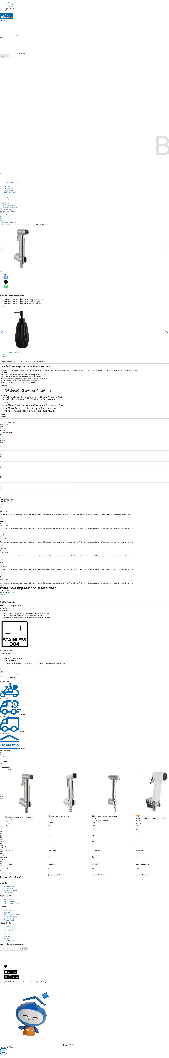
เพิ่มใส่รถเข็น (4, 680)
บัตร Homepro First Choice (12, 903)
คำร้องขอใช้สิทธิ (9, 920)
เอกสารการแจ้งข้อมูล (10, 916)
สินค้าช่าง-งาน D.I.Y (10, 192)
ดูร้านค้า (2, 436)
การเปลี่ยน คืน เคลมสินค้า (12, 890)
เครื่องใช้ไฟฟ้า (4, 203)
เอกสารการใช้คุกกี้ (9, 918)
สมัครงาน (7, 935)
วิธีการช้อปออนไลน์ (10, 886)
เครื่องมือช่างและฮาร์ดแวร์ (8, 223)
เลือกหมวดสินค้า (11, 182)
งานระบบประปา (5, 215)
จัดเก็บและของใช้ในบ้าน (7, 211)
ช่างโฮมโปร (7, 196)
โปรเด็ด (6, 198)
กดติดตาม (11, 423)
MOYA (2, 585)
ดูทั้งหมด (2, 306)
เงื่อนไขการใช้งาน (9, 910)
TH (5, 10)
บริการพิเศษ (7, 200)
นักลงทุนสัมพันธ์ (9, 931)
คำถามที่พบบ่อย (8, 888)
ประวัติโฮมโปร (8, 927)
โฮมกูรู (6, 194)
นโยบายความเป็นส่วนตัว (11, 914)
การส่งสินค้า (7, 912)
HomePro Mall (8, 190)
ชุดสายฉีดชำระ (18, 224)
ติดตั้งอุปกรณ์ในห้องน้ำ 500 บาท (34, 661)
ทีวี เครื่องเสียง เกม (5, 209)
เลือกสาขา (22, 53)
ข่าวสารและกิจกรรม (10, 933)
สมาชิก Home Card (10, 899)
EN (7, 10)
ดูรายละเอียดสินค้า (55, 875)
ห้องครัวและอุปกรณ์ (6, 217)
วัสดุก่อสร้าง (3, 221)
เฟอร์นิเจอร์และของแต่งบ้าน (8, 207)
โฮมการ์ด (8, 2)
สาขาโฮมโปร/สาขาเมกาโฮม (13, 929)
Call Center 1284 (9, 940)
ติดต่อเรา (6, 939)
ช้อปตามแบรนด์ (8, 188)
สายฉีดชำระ (9, 224)
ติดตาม (24, 948)
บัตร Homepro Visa (9, 901)
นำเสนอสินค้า (8, 937)
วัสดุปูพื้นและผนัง (5, 219)
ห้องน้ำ (2, 213)
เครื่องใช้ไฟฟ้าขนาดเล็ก (7, 205)
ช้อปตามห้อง (7, 186)
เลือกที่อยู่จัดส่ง (16, 36)
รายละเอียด (3, 667)
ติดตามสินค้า (8, 892)
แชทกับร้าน (3, 438)
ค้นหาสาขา (9, 6)
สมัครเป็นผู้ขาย (10, 4)
